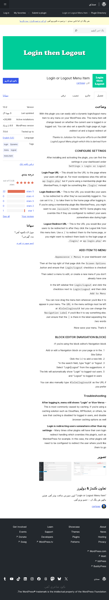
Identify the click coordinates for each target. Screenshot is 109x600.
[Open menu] (4, 4)
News (103, 531)
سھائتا (5, 95)
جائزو (87, 95)
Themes (75, 531)
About (103, 526)
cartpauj (80, 83)
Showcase (74, 526)
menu (6, 150)
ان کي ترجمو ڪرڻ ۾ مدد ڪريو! (33, 21)
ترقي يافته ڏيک (27, 164)
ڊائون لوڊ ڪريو (11, 80)
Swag (22, 541)
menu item (8, 156)
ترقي (63, 95)
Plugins (76, 536)
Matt (102, 556)
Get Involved (20, 526)
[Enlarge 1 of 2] (102, 465)
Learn (50, 526)
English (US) (8, 137)
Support (49, 531)
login (6, 144)
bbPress (100, 561)
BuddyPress (98, 566)
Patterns (75, 541)
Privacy (102, 541)
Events (23, 531)
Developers (47, 536)
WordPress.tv (44, 541)
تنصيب (75, 95)
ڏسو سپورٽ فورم (25, 243)
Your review (28, 216)
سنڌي (96, 579)
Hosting (102, 536)
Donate (21, 536)
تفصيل (100, 95)
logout (13, 150)
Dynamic (14, 144)
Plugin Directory (98, 13)
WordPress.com (96, 551)
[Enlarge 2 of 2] (67, 465)
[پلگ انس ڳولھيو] (76, 30)
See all (6, 216)
